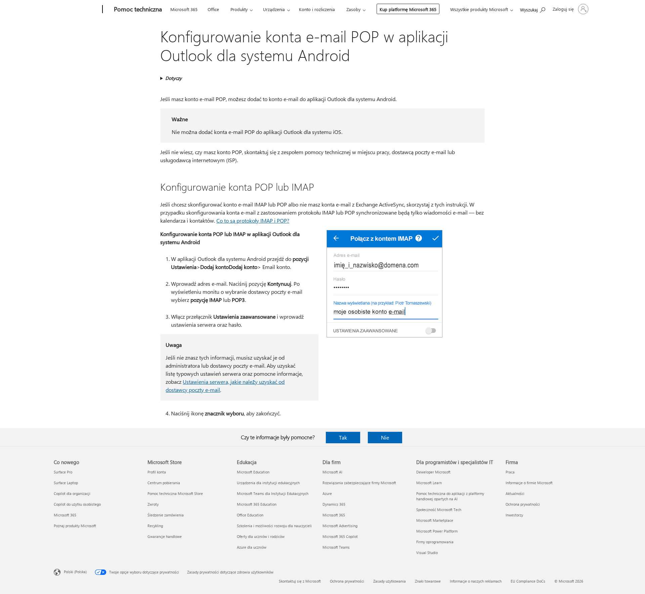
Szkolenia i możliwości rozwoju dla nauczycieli (274, 525)
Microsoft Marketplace (434, 520)
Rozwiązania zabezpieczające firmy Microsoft (359, 482)
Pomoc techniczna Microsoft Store (175, 493)
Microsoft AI (332, 471)
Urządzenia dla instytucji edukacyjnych (268, 482)
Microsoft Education (253, 471)
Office (213, 9)
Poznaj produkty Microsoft (75, 525)
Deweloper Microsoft (433, 471)
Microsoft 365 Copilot (340, 536)
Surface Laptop (66, 482)
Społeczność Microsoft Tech (438, 509)
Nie (385, 437)
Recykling (155, 525)
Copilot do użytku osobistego (77, 504)
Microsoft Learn (429, 482)
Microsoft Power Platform (437, 531)
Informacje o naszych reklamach (476, 581)
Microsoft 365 (184, 9)
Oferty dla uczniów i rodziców (261, 536)
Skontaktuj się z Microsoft (300, 581)
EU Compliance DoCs (528, 581)
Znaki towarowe (428, 581)
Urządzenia (274, 9)
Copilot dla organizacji (72, 493)
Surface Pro (63, 471)
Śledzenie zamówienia (165, 514)
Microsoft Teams (336, 547)
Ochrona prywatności (523, 504)
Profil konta (156, 471)
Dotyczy (173, 78)
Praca (510, 471)
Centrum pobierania (163, 482)
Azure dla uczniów (251, 547)
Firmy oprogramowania (435, 541)
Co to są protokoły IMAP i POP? (252, 220)
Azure (327, 493)
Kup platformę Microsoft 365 (408, 9)
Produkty (239, 9)
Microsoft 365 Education (256, 504)
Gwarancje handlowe (164, 536)
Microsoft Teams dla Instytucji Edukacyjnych (272, 493)
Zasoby (353, 9)
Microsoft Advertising (339, 525)
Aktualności (515, 493)
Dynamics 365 (333, 504)
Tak (343, 437)
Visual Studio (427, 552)
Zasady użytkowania (389, 581)
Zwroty (153, 504)
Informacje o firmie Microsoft (529, 482)
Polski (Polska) (75, 571)
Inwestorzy (514, 514)
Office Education (250, 514)
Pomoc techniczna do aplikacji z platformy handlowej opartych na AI (450, 496)
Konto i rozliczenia (317, 9)
